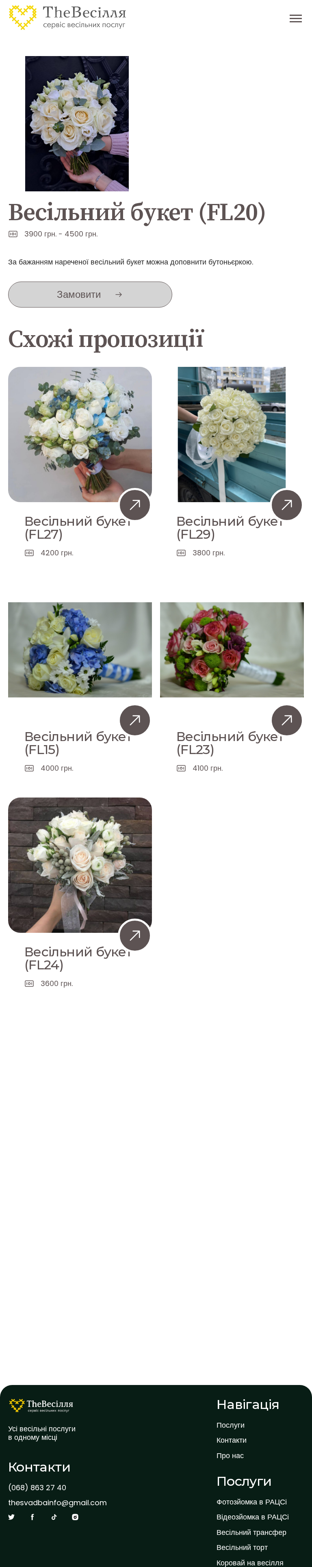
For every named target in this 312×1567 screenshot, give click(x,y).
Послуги (231, 1425)
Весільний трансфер (251, 1532)
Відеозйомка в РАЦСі (253, 1517)
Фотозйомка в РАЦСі (252, 1502)
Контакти (232, 1440)
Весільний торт (242, 1547)
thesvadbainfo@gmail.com (57, 1502)
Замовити (79, 294)
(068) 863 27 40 (37, 1487)
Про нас (230, 1455)
